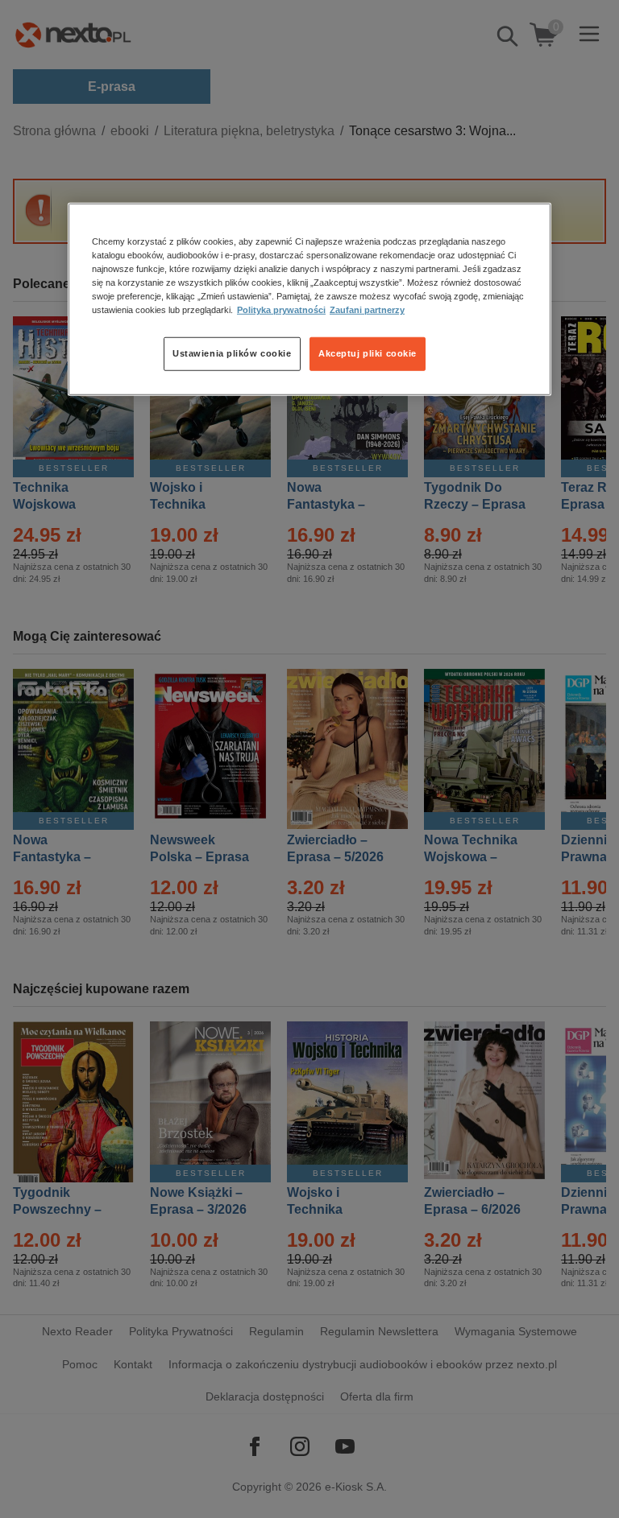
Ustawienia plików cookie (232, 353)
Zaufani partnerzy (367, 310)
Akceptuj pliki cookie (367, 353)
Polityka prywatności (281, 310)
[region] (309, 299)
